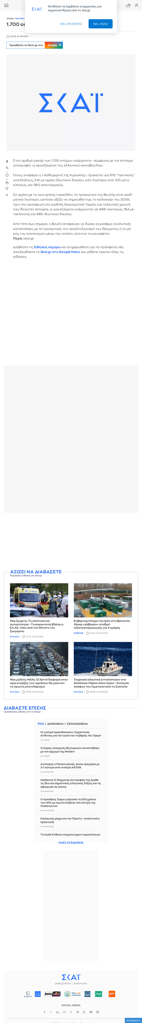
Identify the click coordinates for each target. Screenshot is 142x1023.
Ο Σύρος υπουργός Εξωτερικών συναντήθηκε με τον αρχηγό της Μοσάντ (69, 750)
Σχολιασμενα (77, 724)
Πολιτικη (19, 19)
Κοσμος (78, 633)
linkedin (57, 1012)
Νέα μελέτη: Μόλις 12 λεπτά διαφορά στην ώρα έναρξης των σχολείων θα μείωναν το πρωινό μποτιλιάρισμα (39, 683)
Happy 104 (112, 994)
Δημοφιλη (55, 724)
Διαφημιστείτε (63, 983)
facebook (7, 161)
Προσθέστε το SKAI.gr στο (33, 45)
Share (7, 195)
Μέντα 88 (99, 994)
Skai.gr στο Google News (60, 252)
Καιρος (128, 5)
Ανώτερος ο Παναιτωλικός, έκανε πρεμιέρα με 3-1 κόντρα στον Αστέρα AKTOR (70, 766)
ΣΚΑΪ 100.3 (37, 994)
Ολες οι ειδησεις (71, 842)
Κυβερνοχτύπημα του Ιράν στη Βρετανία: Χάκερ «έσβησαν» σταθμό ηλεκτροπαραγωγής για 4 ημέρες (102, 624)
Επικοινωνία (80, 983)
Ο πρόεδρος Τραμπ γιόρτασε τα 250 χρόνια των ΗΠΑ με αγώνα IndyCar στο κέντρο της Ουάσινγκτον (68, 802)
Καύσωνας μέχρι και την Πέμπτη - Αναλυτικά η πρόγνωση (70, 820)
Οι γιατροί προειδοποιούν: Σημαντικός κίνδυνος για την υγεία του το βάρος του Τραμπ (70, 734)
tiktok (71, 1012)
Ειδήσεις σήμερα (47, 247)
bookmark (7, 188)
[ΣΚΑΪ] (71, 977)
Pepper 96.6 (87, 994)
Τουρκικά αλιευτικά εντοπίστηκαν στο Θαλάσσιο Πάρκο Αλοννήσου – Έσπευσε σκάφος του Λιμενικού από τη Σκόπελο (101, 683)
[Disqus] (71, 315)
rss (84, 1012)
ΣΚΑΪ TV (28, 994)
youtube (91, 1012)
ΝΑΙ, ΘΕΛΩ (100, 24)
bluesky (77, 1012)
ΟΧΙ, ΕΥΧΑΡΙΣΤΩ (71, 24)
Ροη (41, 724)
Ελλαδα (14, 637)
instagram (64, 1012)
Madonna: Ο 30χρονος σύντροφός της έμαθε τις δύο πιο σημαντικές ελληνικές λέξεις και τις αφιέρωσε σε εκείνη (70, 783)
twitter (7, 168)
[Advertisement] (71, 541)
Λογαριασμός (136, 5)
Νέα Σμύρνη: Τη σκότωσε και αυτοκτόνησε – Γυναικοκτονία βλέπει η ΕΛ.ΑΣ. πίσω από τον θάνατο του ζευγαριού (36, 626)
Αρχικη (10, 19)
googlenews (97, 1012)
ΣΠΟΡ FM (52, 994)
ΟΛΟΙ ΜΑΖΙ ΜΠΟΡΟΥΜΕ (71, 996)
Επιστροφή (132, 999)
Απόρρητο (133, 1020)
